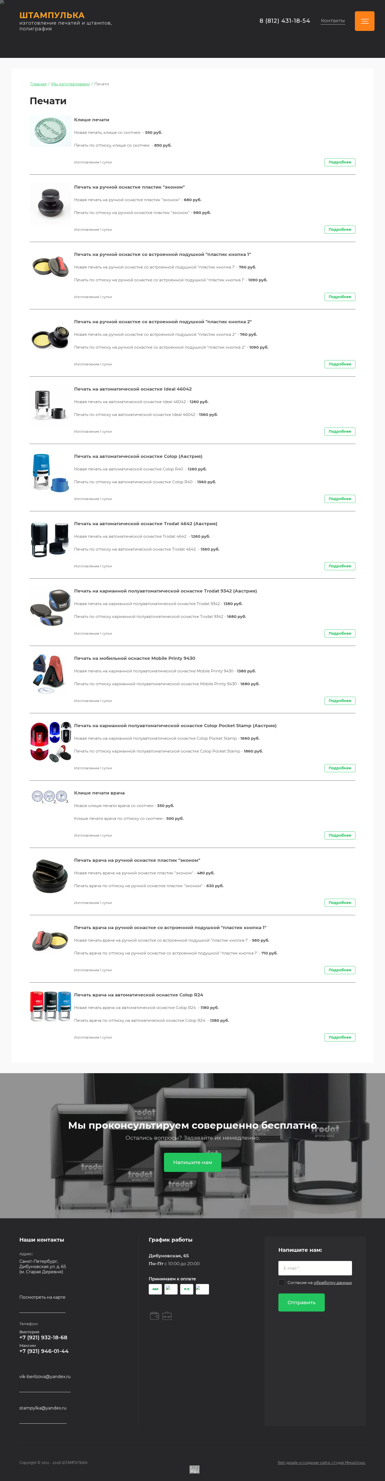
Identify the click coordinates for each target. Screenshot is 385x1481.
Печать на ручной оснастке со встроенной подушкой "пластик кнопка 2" (163, 321)
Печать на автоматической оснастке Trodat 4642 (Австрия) (145, 523)
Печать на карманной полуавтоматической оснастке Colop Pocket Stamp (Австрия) (175, 725)
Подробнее (340, 162)
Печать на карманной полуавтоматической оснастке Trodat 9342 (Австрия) (165, 591)
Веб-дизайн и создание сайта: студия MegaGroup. (322, 1463)
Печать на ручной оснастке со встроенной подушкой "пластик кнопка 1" (162, 254)
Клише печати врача (99, 793)
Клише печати (91, 119)
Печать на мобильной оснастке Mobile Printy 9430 (134, 658)
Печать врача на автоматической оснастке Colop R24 (138, 994)
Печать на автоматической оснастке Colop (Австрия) (138, 456)
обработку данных (333, 1282)
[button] (333, 21)
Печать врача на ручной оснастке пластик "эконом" (137, 860)
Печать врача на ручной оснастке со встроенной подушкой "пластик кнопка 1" (170, 927)
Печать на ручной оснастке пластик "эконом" (129, 187)
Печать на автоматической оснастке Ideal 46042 (133, 389)
